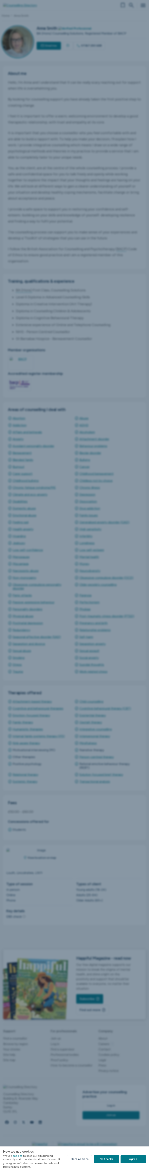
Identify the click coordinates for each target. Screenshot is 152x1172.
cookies (17, 1156)
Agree (133, 1159)
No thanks (106, 1159)
